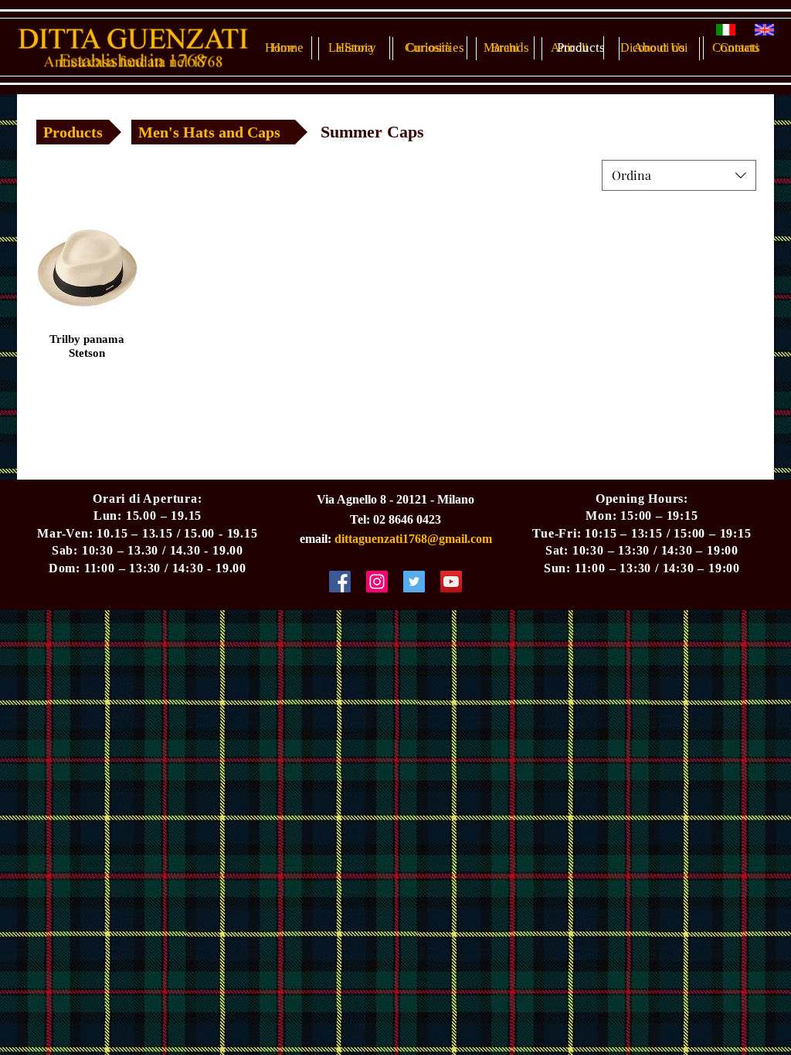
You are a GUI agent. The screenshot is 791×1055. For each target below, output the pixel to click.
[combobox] (679, 175)
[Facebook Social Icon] (340, 581)
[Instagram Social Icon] (377, 581)
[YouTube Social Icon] (451, 581)
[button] (372, 132)
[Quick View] (87, 268)
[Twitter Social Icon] (414, 581)
